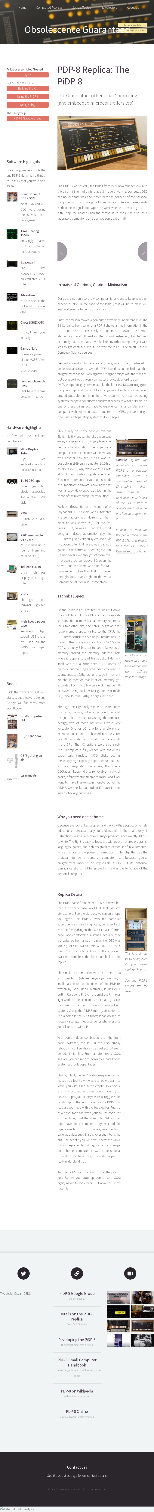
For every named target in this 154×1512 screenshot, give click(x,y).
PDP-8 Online (77, 1411)
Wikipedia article (127, 535)
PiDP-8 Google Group (28, 118)
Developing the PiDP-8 (77, 1339)
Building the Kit (27, 88)
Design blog (27, 105)
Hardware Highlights (24, 427)
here (30, 391)
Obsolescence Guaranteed (77, 29)
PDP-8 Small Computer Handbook (77, 1362)
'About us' (64, 1476)
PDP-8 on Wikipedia (77, 1391)
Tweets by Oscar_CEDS (15, 1293)
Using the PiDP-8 (27, 96)
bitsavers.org (31, 697)
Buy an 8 (27, 75)
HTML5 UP (100, 1489)
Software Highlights (23, 161)
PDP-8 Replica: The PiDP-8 (93, 75)
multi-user (38, 246)
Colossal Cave (32, 306)
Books (12, 683)
